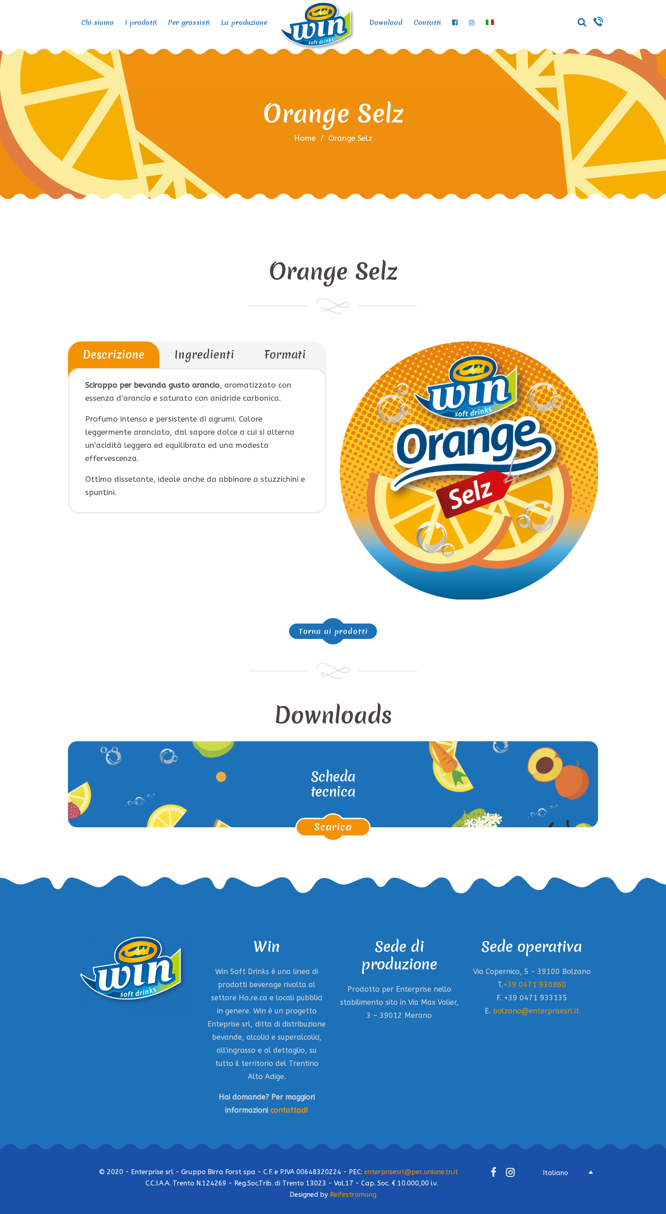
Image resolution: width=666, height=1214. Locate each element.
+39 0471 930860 (534, 984)
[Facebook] (493, 1172)
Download (385, 22)
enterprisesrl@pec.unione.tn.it (411, 1172)
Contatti (427, 22)
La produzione (244, 22)
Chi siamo (97, 22)
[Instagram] (510, 1172)
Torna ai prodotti (333, 631)
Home (305, 138)
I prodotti (141, 22)
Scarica (333, 827)
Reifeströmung (353, 1194)
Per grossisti (189, 22)
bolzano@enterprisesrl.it (536, 1011)
